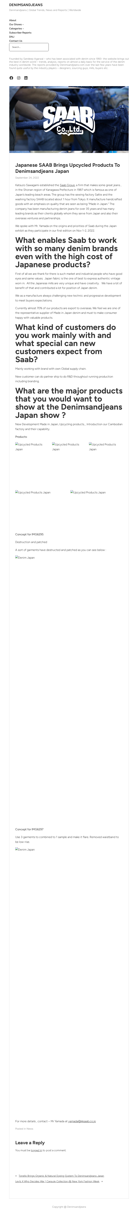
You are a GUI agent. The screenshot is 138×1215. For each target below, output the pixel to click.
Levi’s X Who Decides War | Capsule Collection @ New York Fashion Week (57, 1181)
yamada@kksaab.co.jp (82, 1121)
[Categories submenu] (23, 28)
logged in (36, 1150)
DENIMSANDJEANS (26, 5)
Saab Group (67, 185)
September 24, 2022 (27, 177)
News (30, 1128)
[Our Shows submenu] (23, 24)
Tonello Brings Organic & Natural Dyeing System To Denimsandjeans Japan (61, 1175)
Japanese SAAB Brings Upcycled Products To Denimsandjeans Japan (67, 168)
